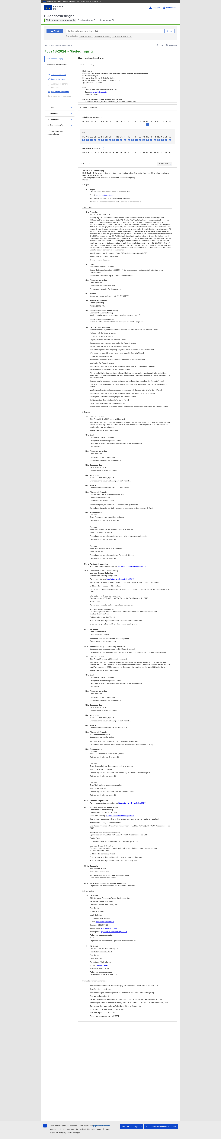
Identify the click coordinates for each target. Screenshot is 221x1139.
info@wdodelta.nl (102, 965)
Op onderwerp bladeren (121, 36)
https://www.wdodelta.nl (109, 928)
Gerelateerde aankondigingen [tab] (56, 64)
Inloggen (156, 8)
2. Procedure (53, 113)
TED (46, 45)
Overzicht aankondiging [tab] (54, 59)
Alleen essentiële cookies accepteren (161, 1127)
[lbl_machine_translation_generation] (103, 149)
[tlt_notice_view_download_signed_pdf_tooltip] (147, 124)
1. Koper (51, 108)
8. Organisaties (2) (55, 125)
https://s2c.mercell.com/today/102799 (132, 566)
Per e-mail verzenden (60, 92)
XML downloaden (58, 75)
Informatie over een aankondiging (55, 132)
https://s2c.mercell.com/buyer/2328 (114, 932)
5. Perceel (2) (53, 119)
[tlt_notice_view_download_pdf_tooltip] (83, 139)
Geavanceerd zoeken (102, 36)
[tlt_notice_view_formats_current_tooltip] (170, 164)
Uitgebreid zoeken (86, 36)
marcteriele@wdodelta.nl (99, 92)
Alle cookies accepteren (132, 1127)
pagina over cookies (101, 1126)
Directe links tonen (59, 79)
